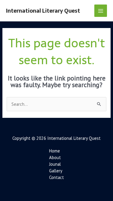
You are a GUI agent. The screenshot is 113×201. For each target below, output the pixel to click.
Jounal (55, 164)
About (55, 157)
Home (54, 151)
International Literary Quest (43, 10)
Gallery (55, 171)
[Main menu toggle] (100, 11)
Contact (56, 177)
